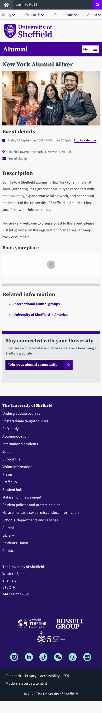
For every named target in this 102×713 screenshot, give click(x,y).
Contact (8, 550)
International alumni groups (36, 304)
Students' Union (15, 543)
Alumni (15, 49)
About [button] (92, 14)
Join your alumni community (32, 364)
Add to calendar (85, 140)
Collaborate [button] (63, 14)
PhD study (10, 428)
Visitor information (17, 466)
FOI (66, 675)
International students (20, 444)
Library (8, 535)
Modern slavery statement (26, 683)
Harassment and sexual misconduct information (40, 512)
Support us (11, 459)
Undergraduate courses (21, 413)
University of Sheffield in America (40, 314)
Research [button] (33, 14)
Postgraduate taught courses (25, 421)
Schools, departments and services (30, 520)
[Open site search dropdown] (97, 5)
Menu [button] (87, 49)
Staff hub (9, 482)
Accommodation (15, 436)
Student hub (12, 489)
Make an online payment (21, 497)
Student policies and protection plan (31, 505)
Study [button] (6, 14)
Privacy (30, 675)
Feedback (13, 675)
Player (7, 474)
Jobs (6, 451)
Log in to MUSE (27, 4)
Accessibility (50, 675)
